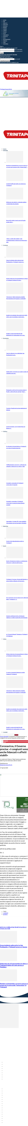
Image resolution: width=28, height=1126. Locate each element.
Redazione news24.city (6, 765)
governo (5, 914)
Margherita (6, 34)
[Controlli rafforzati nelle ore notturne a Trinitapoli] (14, 180)
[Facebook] (9, 770)
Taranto (5, 40)
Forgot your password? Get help (8, 54)
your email (17, 59)
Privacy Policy (3, 1053)
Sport (4, 546)
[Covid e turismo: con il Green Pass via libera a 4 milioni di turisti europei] (14, 423)
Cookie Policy (9, 1053)
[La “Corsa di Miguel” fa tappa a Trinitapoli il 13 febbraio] (14, 631)
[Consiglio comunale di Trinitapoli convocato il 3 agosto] (14, 480)
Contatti (5, 732)
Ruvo (4, 37)
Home (4, 149)
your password (18, 51)
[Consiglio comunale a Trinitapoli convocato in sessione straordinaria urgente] (14, 498)
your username (18, 49)
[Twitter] (15, 770)
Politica (5, 431)
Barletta (5, 23)
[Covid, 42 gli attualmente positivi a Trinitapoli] (14, 538)
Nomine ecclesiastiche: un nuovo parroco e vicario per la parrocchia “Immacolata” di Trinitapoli (14, 985)
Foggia (4, 31)
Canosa (5, 28)
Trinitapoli (5, 43)
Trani (4, 42)
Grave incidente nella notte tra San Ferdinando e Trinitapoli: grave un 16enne (13, 946)
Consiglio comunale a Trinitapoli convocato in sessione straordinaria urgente (15, 503)
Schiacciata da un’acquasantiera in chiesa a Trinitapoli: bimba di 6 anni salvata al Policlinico (14, 965)
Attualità (5, 150)
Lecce (4, 33)
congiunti (5, 913)
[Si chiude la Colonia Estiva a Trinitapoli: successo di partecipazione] (14, 443)
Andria (4, 20)
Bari (4, 21)
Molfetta (5, 36)
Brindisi (5, 27)
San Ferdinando (6, 39)
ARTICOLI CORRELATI (6, 927)
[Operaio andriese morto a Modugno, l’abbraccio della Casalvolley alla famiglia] (14, 613)
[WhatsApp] (20, 770)
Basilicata (5, 24)
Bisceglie (5, 25)
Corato (5, 30)
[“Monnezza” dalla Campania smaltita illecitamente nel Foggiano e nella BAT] (14, 293)
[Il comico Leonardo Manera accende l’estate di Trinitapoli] (14, 669)
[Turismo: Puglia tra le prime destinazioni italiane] (14, 405)
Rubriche (5, 526)
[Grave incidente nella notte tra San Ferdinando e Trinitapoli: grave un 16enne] (14, 257)
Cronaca (5, 245)
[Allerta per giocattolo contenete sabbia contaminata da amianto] (14, 199)
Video (4, 639)
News (4, 742)
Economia (6, 338)
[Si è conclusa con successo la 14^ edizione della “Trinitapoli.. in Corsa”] (14, 594)
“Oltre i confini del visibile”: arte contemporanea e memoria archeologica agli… (16, 240)
